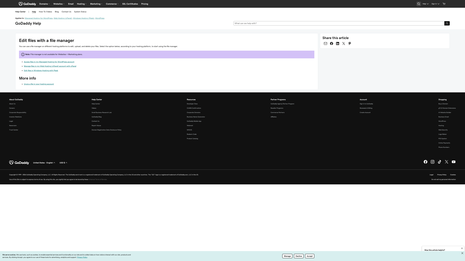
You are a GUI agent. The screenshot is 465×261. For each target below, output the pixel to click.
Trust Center (13, 130)
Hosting (441, 125)
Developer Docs (192, 104)
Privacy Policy (441, 174)
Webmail (190, 125)
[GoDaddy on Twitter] (446, 163)
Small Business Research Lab (102, 112)
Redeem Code (192, 134)
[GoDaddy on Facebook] (425, 163)
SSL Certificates (130, 4)
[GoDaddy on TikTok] (439, 163)
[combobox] (339, 23)
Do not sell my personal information (443, 179)
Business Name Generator (196, 117)
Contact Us (66, 12)
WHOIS (189, 130)
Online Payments (444, 143)
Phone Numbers (443, 147)
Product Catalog (192, 138)
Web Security (443, 130)
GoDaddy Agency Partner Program (282, 104)
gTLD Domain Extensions (447, 108)
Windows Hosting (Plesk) (83, 18)
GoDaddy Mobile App (194, 121)
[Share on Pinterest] (350, 43)
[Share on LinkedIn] (338, 43)
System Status (80, 12)
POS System (442, 138)
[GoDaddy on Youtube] (453, 163)
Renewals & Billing (366, 108)
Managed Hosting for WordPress (39, 18)
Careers (12, 108)
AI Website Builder (444, 112)
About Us (12, 104)
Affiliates (274, 117)
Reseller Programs (277, 108)
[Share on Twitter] (344, 43)
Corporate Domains (193, 112)
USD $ (62, 163)
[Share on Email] (325, 43)
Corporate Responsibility (17, 112)
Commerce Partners (278, 112)
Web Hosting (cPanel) (63, 18)
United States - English (43, 163)
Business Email (443, 117)
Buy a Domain (443, 104)
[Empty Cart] (444, 4)
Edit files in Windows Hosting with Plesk (41, 70)
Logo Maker (442, 134)
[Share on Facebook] (332, 43)
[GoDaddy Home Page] (19, 163)
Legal (11, 121)
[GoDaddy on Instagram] (432, 163)
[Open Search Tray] (418, 4)
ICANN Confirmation (194, 108)
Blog (57, 12)
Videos (94, 108)
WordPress (99, 18)
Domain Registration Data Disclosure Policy (106, 130)
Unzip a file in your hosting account (39, 84)
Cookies (453, 174)
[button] (462, 248)
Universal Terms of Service (98, 179)
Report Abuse (96, 125)
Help (34, 12)
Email (71, 4)
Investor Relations (15, 117)
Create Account (365, 112)
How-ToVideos (45, 12)
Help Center (96, 104)
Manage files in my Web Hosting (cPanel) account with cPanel (50, 66)
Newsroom (13, 125)
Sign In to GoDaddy (366, 104)
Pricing (144, 4)
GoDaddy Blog (96, 117)
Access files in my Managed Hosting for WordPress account (49, 62)
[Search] (447, 23)
